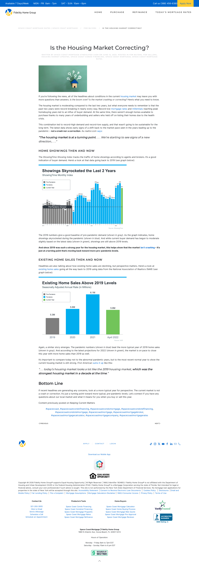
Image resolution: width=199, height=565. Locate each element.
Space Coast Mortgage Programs (78, 512)
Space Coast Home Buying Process (120, 509)
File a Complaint (57, 493)
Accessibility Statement (88, 490)
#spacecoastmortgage (100, 412)
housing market (128, 96)
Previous (44, 423)
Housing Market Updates (55, 57)
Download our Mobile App (99, 454)
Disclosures (164, 490)
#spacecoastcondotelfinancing (137, 408)
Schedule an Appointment (37, 517)
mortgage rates (119, 108)
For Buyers (135, 55)
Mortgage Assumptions (76, 493)
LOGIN (113, 444)
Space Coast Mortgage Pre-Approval (120, 514)
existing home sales (49, 269)
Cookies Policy (149, 490)
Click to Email (36, 509)
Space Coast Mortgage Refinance (78, 517)
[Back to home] (20, 12)
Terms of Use (161, 493)
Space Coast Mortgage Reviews (120, 517)
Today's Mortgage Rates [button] (174, 12)
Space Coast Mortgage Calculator (120, 506)
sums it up (98, 363)
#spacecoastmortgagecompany (102, 415)
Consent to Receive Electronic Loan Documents (120, 490)
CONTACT (99, 444)
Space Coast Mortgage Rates (78, 514)
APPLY (86, 444)
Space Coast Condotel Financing (78, 509)
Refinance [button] (140, 12)
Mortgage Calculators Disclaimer (101, 493)
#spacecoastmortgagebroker (128, 412)
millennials (137, 108)
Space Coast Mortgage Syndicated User (76, 55)
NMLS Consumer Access (128, 493)
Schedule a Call (36, 514)
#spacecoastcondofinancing (74, 408)
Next (157, 423)
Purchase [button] (117, 12)
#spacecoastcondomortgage (105, 408)
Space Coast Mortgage (118, 57)
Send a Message (37, 512)
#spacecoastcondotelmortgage (71, 412)
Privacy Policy (146, 493)
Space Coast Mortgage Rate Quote (120, 512)
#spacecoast (52, 408)
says (99, 131)
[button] (99, 561)
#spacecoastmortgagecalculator (67, 415)
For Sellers (150, 55)
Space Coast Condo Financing (87, 57)
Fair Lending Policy (39, 493)
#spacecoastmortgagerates (134, 415)
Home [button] (98, 12)
